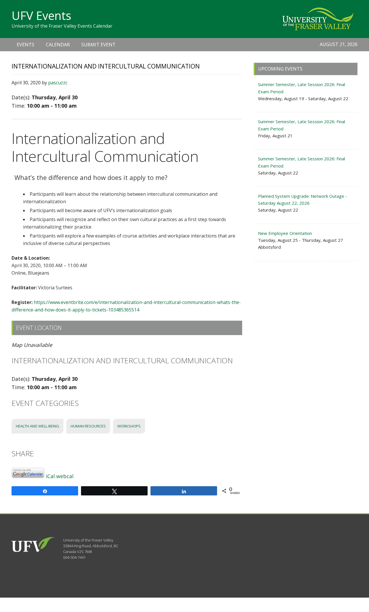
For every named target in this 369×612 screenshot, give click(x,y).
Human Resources (88, 426)
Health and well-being (37, 426)
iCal (50, 476)
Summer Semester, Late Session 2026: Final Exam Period (301, 87)
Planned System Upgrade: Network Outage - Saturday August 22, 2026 (302, 199)
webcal (65, 476)
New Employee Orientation (285, 233)
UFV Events (41, 15)
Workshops (129, 426)
